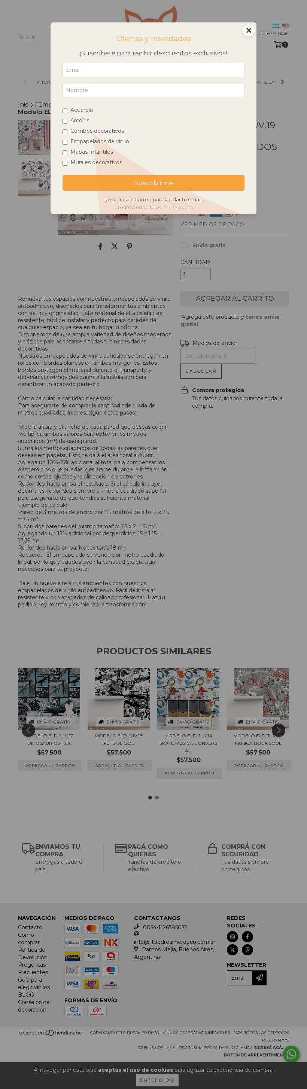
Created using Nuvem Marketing (154, 207)
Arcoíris (79, 120)
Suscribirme (153, 183)
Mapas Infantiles (91, 152)
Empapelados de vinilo (99, 141)
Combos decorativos (97, 131)
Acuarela (81, 110)
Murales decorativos (96, 162)
